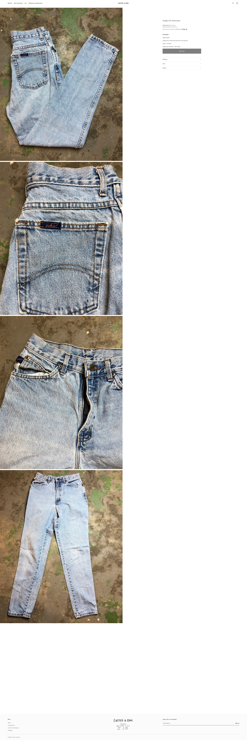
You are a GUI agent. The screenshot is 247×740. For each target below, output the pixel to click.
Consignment (11, 725)
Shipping (165, 59)
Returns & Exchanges (13, 728)
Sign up (237, 723)
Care (164, 63)
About (9, 722)
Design (164, 68)
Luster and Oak (16, 737)
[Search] (233, 3)
